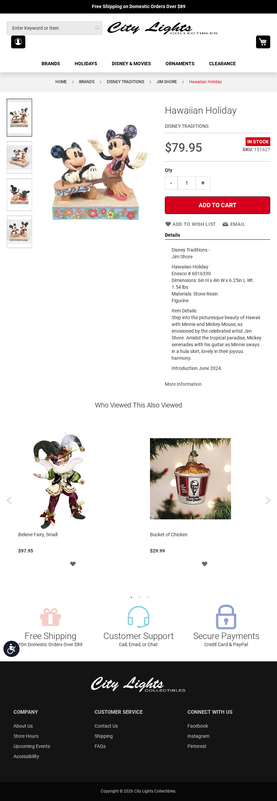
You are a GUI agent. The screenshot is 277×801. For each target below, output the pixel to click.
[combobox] (54, 28)
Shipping (104, 736)
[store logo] (163, 28)
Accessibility (26, 756)
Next (267, 500)
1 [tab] (130, 596)
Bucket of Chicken (168, 534)
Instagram (198, 736)
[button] (18, 42)
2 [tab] (138, 596)
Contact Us (106, 726)
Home (61, 81)
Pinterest (196, 746)
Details (172, 235)
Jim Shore (166, 81)
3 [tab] (146, 596)
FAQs (100, 746)
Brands (87, 81)
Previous (9, 500)
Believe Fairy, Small (37, 534)
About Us (23, 726)
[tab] (217, 235)
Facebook (197, 726)
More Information (183, 384)
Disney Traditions (125, 81)
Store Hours (26, 736)
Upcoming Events (32, 746)
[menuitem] (51, 64)
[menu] (138, 64)
